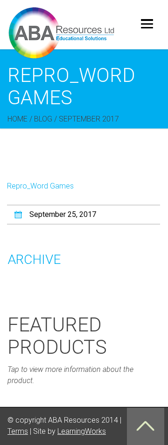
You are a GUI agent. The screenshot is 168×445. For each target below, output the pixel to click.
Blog (43, 119)
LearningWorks (81, 431)
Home (17, 119)
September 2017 (89, 119)
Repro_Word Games (40, 186)
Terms (17, 431)
